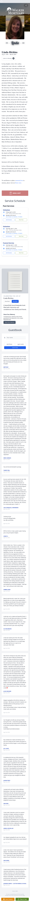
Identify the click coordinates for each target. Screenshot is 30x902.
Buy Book (15, 301)
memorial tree (19, 180)
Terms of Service (19, 895)
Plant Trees (21, 219)
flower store (18, 183)
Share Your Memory (9, 322)
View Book (7, 301)
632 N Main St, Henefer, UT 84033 (14, 217)
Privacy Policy (11, 895)
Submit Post (15, 347)
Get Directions (9, 219)
